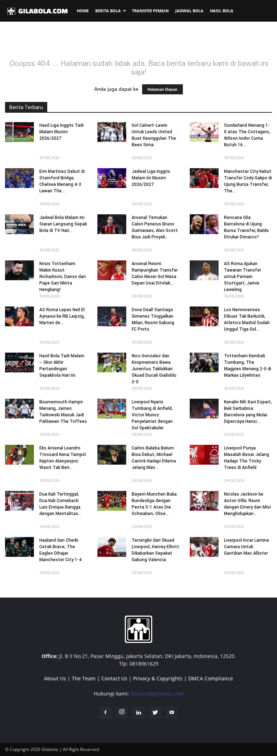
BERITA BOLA (108, 10)
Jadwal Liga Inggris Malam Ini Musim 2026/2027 (151, 178)
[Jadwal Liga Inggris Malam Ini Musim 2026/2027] (111, 178)
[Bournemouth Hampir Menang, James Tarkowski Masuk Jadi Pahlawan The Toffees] (19, 409)
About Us (55, 678)
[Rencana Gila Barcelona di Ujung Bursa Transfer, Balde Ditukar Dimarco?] (204, 224)
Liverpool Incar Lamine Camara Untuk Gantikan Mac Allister (246, 547)
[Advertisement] (138, 43)
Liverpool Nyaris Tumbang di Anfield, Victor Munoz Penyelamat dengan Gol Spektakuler (152, 414)
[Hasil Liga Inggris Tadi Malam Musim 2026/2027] (19, 132)
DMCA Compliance (210, 678)
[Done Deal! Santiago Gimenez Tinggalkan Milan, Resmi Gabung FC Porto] (111, 316)
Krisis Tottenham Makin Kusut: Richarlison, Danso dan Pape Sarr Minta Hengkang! (62, 276)
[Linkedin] (138, 713)
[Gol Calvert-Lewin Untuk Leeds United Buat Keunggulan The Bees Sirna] (111, 132)
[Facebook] (105, 713)
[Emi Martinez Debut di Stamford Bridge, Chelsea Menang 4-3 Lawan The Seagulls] (19, 178)
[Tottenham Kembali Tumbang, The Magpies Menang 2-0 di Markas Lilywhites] (204, 362)
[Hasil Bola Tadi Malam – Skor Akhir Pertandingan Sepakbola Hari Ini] (19, 362)
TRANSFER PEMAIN (150, 10)
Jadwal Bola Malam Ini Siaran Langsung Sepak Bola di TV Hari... (63, 224)
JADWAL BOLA (189, 10)
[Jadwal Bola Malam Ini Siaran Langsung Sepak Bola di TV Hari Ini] (19, 224)
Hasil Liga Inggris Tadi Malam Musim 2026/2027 (61, 132)
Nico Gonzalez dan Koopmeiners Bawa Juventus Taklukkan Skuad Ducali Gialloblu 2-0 (154, 368)
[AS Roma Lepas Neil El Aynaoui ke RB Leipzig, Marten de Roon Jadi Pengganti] (19, 316)
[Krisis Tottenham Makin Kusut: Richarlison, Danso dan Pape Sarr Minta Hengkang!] (19, 270)
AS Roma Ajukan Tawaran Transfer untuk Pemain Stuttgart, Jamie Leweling (242, 276)
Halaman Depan (162, 89)
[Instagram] (122, 712)
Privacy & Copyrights (158, 678)
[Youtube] (171, 713)
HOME (83, 10)
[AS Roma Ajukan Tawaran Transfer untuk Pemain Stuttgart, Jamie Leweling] (204, 270)
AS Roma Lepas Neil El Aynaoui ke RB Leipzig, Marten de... (62, 316)
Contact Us (114, 678)
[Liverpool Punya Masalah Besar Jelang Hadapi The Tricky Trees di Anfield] (204, 455)
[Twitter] (155, 713)
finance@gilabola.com (157, 693)
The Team (84, 678)
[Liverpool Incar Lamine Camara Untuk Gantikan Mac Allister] (204, 547)
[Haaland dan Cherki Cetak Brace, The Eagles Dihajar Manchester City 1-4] (19, 547)
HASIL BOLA (221, 10)
